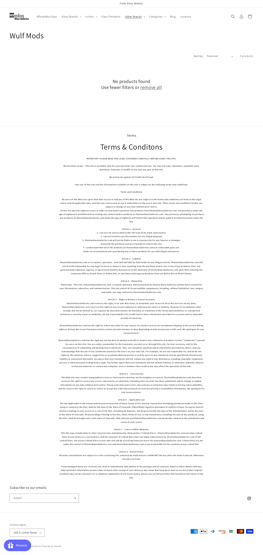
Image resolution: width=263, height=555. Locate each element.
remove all (151, 87)
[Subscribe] (74, 498)
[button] (71, 17)
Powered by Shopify (51, 546)
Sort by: (198, 56)
